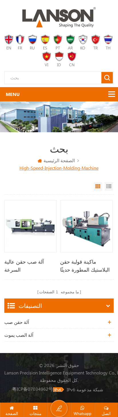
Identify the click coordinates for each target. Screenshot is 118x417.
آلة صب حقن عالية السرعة (24, 265)
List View (109, 186)
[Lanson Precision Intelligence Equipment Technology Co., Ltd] (59, 17)
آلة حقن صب (16, 322)
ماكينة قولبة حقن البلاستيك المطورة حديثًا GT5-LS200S (85, 266)
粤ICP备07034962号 (32, 389)
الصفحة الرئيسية (59, 160)
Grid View (98, 186)
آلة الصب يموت (18, 335)
